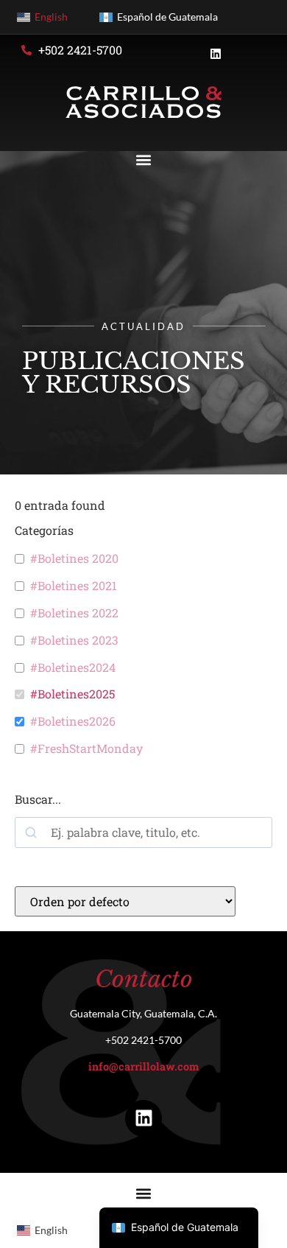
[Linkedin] (143, 1118)
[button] (144, 159)
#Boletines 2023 (74, 640)
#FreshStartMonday (86, 748)
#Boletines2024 (73, 667)
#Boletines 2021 (73, 585)
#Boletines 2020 (74, 558)
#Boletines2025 (72, 694)
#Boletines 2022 (74, 613)
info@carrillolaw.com (143, 1066)
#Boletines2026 (73, 721)
